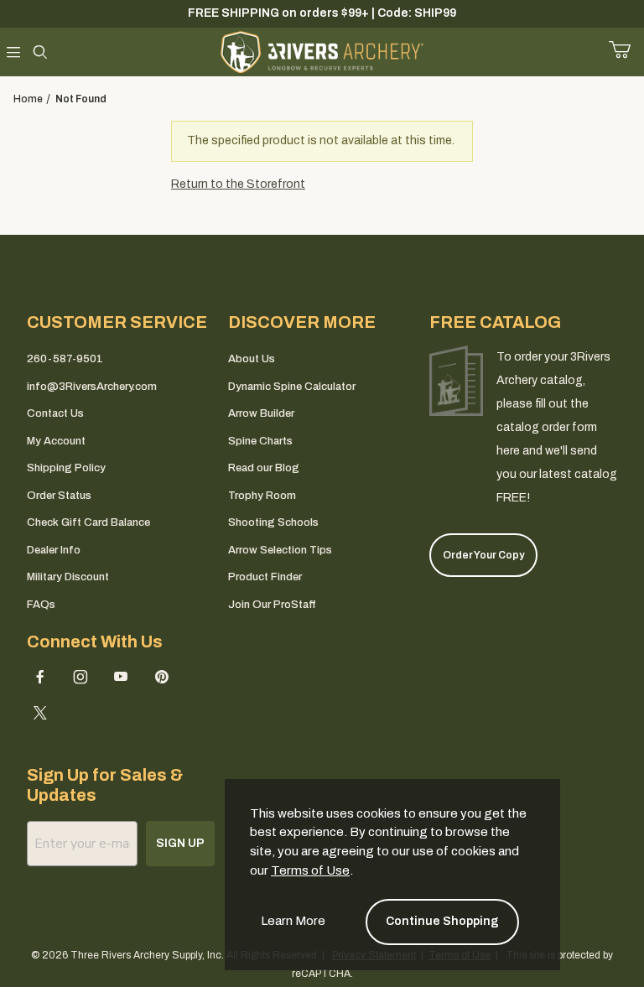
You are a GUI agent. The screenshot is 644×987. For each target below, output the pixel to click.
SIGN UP (322, 586)
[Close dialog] (548, 342)
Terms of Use (310, 870)
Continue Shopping (442, 921)
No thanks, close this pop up (171, 629)
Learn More (293, 920)
